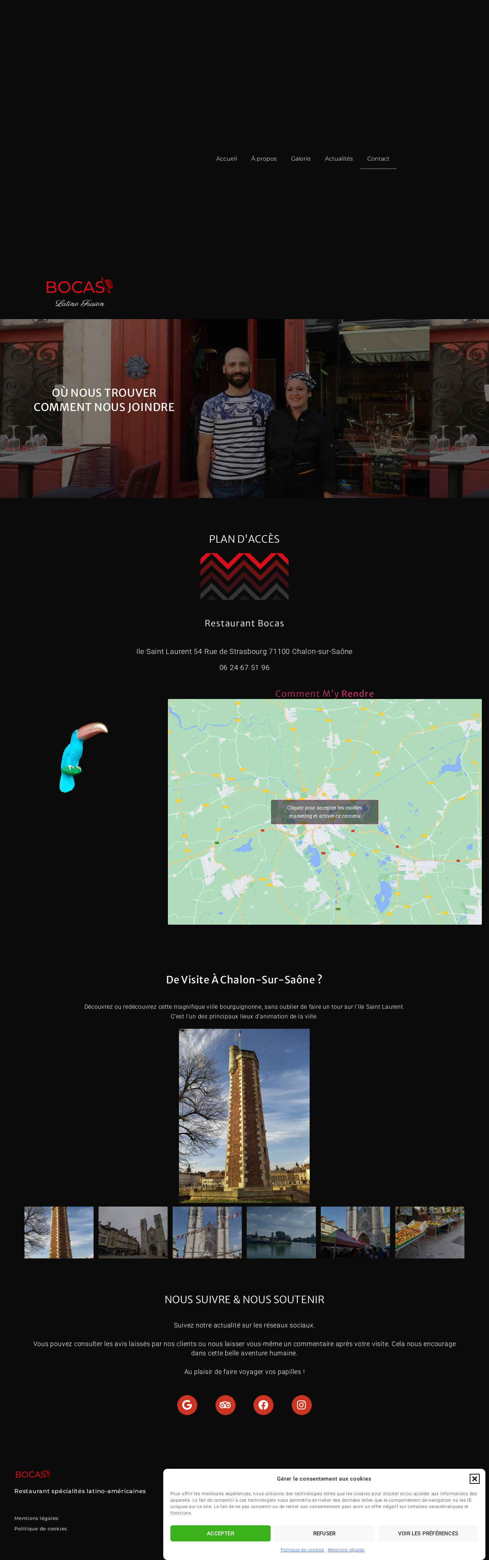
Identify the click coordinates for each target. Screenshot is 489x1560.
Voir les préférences (428, 1533)
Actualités (339, 158)
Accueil (226, 158)
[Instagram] (302, 1405)
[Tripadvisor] (226, 1405)
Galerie (301, 158)
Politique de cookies (302, 1549)
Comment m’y (324, 693)
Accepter (220, 1533)
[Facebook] (263, 1405)
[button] (474, 1478)
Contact (378, 158)
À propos (264, 158)
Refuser (324, 1533)
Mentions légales (346, 1549)
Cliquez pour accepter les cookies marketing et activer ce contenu (324, 812)
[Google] (187, 1405)
